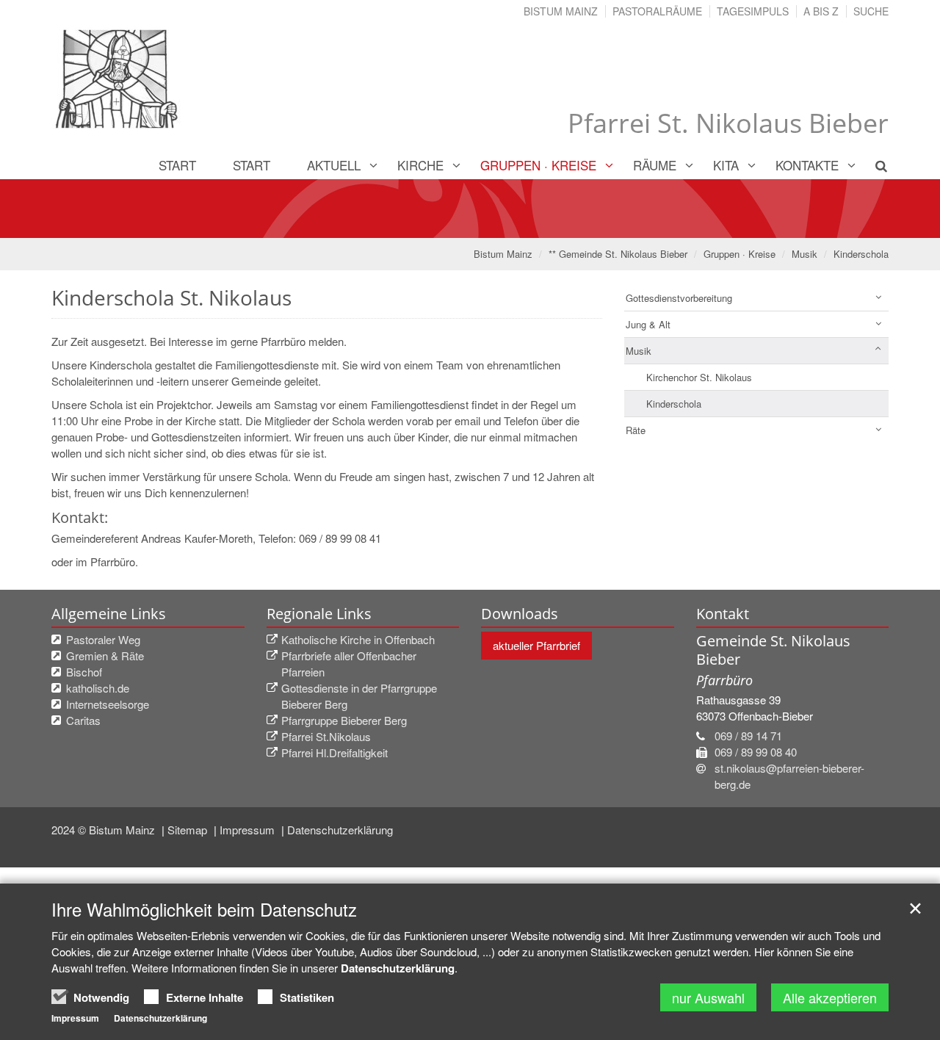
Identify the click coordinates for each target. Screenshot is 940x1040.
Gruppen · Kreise (538, 165)
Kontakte (807, 165)
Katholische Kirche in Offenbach (358, 639)
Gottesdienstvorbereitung (679, 298)
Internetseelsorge (107, 704)
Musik (804, 254)
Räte (636, 430)
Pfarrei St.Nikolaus (326, 736)
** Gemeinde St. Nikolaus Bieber (618, 254)
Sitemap (188, 829)
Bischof (84, 671)
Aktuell (334, 165)
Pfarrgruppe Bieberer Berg (344, 720)
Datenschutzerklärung (340, 829)
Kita (726, 165)
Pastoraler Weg (103, 639)
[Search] (873, 165)
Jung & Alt (648, 324)
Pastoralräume (657, 11)
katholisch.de (97, 688)
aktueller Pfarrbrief (536, 645)
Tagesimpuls (753, 11)
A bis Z (821, 11)
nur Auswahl (708, 997)
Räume (654, 165)
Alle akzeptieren (830, 997)
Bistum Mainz (561, 11)
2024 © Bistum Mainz (104, 829)
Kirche (420, 165)
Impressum (249, 829)
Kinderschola (861, 254)
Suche (871, 11)
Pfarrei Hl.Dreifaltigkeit (334, 752)
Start (177, 165)
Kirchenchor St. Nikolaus (699, 377)
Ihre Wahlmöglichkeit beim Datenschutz (204, 909)
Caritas (83, 720)
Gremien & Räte (105, 655)
